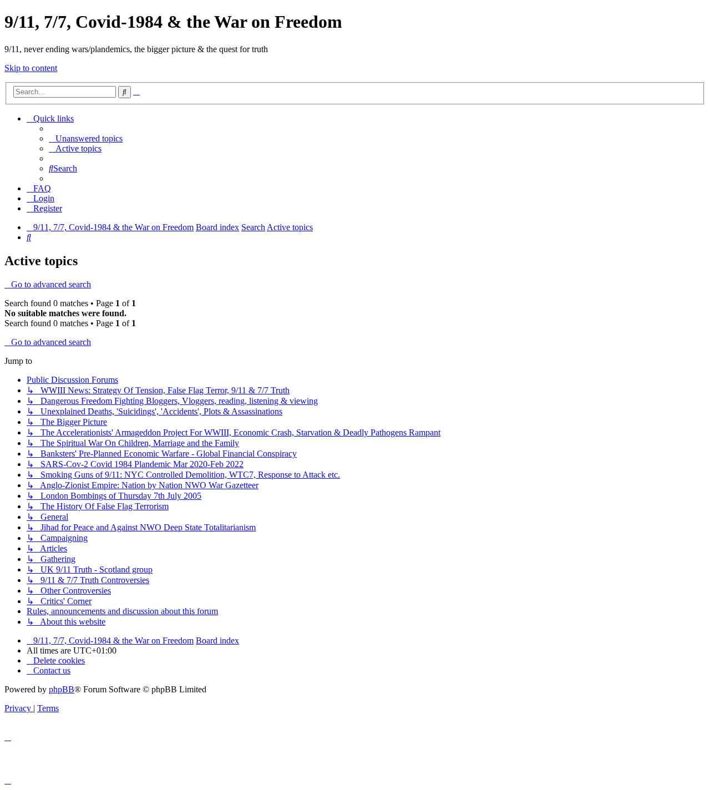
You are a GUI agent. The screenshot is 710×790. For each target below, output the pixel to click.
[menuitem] (86, 138)
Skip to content (30, 68)
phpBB (61, 689)
